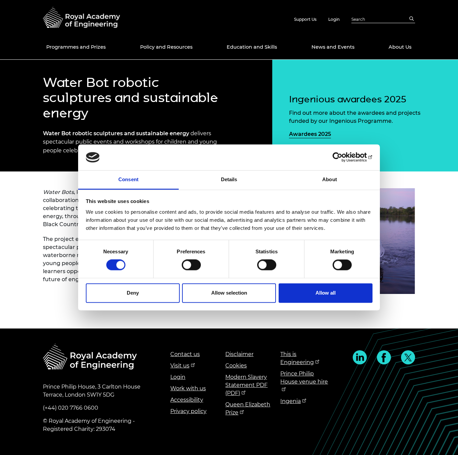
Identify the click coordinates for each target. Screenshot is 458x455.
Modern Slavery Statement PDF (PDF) (246, 385)
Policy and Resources (166, 47)
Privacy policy (188, 411)
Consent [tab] (128, 179)
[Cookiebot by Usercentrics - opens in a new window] (343, 157)
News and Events (332, 47)
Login (334, 19)
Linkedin (360, 357)
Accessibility (186, 400)
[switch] (191, 265)
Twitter (408, 357)
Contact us (185, 354)
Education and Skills (252, 47)
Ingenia (290, 401)
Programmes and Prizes (76, 47)
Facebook (384, 357)
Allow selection (229, 293)
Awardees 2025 (310, 134)
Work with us (188, 388)
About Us (400, 47)
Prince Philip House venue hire (304, 377)
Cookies (236, 365)
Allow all (326, 293)
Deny (133, 293)
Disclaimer (239, 354)
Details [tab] (229, 179)
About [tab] (329, 179)
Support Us (305, 19)
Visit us (179, 365)
